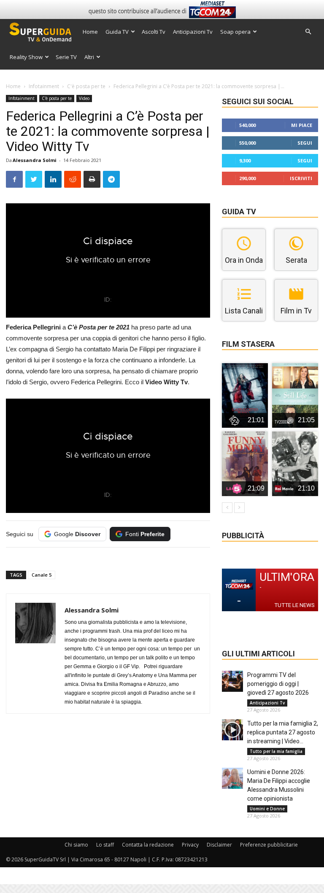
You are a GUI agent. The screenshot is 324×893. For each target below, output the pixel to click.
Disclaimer (219, 844)
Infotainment (44, 86)
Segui (304, 143)
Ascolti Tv (153, 31)
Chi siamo (76, 844)
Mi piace (301, 125)
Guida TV (117, 31)
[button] (308, 32)
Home (90, 31)
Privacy (190, 844)
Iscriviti (301, 178)
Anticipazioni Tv (193, 31)
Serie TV (66, 57)
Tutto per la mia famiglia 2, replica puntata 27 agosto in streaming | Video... (282, 732)
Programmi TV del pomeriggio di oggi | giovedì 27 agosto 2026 (278, 684)
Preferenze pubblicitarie (269, 844)
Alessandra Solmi (35, 160)
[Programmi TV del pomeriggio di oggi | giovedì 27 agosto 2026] (232, 681)
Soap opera (235, 31)
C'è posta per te (86, 86)
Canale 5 (41, 575)
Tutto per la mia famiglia (276, 751)
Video (84, 98)
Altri (89, 57)
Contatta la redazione (148, 844)
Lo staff (105, 844)
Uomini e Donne (267, 809)
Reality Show (26, 57)
